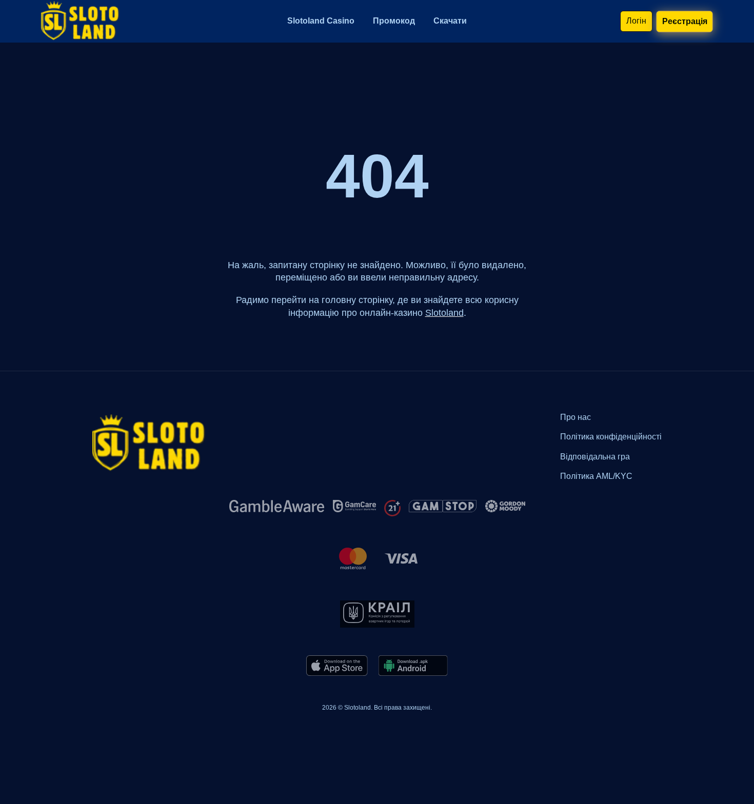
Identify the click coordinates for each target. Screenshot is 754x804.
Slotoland (444, 313)
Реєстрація (684, 21)
